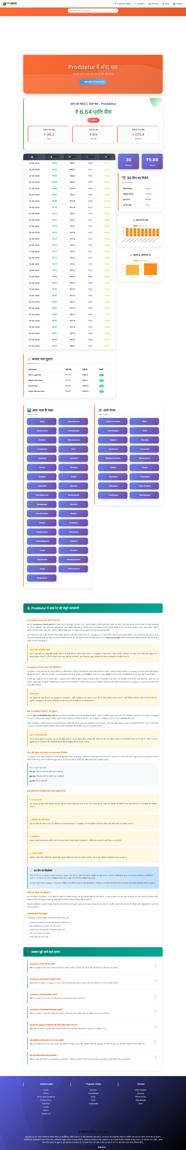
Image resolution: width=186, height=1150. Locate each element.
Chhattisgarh (113, 431)
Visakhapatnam (73, 559)
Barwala (93, 1090)
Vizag (42, 569)
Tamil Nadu (145, 477)
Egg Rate (102, 1147)
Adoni (42, 421)
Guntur (42, 467)
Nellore (74, 513)
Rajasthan (113, 477)
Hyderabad (93, 1103)
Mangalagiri (42, 504)
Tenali (42, 550)
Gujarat (113, 440)
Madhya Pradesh (113, 458)
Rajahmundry (42, 532)
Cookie (46, 1107)
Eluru (73, 449)
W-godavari (42, 578)
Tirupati (73, 550)
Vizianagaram (74, 569)
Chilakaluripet (74, 431)
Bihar (145, 421)
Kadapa (42, 477)
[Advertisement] (93, 32)
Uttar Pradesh (145, 486)
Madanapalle (73, 495)
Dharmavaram (74, 440)
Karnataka (144, 449)
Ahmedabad (93, 1093)
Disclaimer (46, 1103)
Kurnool (73, 486)
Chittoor (42, 440)
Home (45, 1090)
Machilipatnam (42, 495)
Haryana (144, 440)
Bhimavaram (42, 431)
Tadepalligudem (42, 541)
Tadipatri (74, 541)
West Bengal (144, 495)
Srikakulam (73, 532)
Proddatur (73, 523)
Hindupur (74, 467)
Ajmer (93, 1097)
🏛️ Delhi (165, 4)
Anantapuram (74, 421)
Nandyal (73, 504)
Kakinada (42, 486)
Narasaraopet (42, 513)
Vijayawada (42, 559)
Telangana (113, 486)
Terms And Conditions (46, 1097)
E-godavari (42, 449)
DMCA (46, 1110)
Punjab (145, 467)
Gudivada (42, 458)
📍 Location (139, 4)
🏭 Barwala (153, 4)
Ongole (42, 523)
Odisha (113, 467)
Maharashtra (144, 458)
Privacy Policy (46, 1100)
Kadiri (73, 477)
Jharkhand (113, 449)
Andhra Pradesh (113, 421)
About (45, 1093)
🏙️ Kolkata (177, 4)
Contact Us (45, 1114)
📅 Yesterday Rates (122, 4)
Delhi (145, 431)
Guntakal (74, 458)
